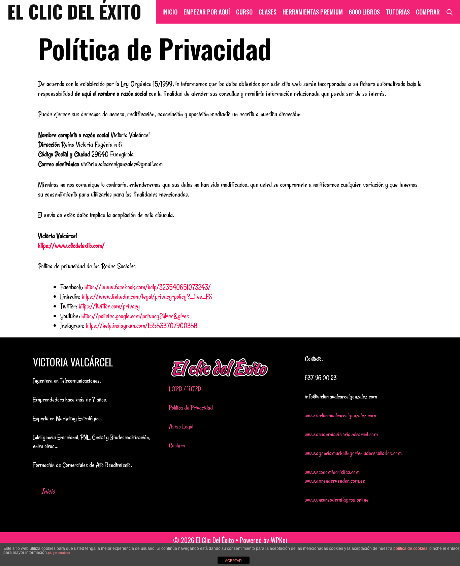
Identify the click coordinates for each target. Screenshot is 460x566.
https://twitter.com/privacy (109, 306)
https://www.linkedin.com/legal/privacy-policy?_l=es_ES (147, 296)
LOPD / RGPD (185, 389)
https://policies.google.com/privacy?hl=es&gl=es (135, 316)
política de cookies (410, 548)
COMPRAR (428, 11)
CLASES (267, 11)
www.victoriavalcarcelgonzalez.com (340, 415)
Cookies (177, 445)
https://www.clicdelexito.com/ (71, 245)
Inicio (48, 491)
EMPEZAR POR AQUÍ (207, 11)
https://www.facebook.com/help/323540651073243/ (148, 287)
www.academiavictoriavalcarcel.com (341, 434)
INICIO (169, 11)
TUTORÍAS (398, 11)
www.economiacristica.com (332, 472)
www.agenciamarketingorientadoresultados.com (353, 453)
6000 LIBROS (364, 11)
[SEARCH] (450, 12)
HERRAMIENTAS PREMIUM (313, 11)
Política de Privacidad (191, 408)
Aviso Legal (181, 426)
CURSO (244, 11)
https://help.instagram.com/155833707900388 (141, 325)
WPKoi (279, 540)
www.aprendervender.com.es (335, 481)
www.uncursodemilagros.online (336, 500)
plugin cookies (59, 553)
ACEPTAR (233, 561)
